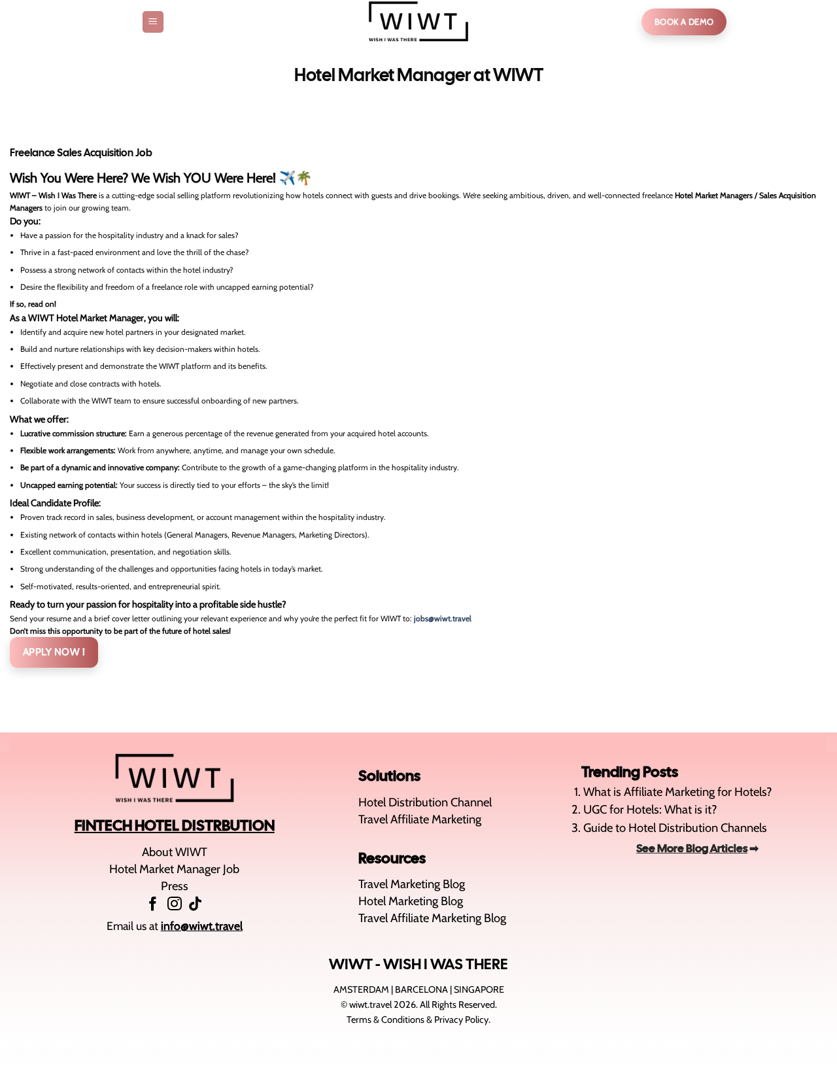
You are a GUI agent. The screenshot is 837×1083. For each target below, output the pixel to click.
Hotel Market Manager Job (174, 868)
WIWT (351, 964)
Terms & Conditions (385, 1019)
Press (174, 885)
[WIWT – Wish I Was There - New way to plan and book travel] (419, 22)
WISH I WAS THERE (445, 964)
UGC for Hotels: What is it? (650, 809)
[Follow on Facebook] (153, 905)
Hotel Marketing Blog (410, 900)
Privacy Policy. (462, 1019)
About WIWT (174, 851)
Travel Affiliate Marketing (419, 819)
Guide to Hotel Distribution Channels (675, 827)
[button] (153, 21)
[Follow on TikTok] (195, 905)
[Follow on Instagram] (174, 905)
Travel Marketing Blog (411, 883)
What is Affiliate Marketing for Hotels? (677, 791)
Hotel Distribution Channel (425, 802)
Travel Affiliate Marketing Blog (432, 917)
